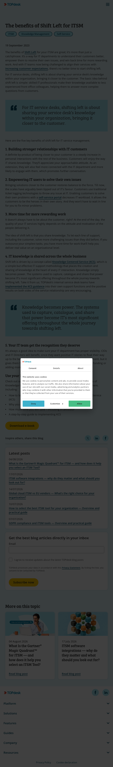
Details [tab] (56, 368)
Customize (55, 403)
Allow (79, 403)
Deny (33, 403)
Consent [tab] (32, 368)
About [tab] (80, 368)
